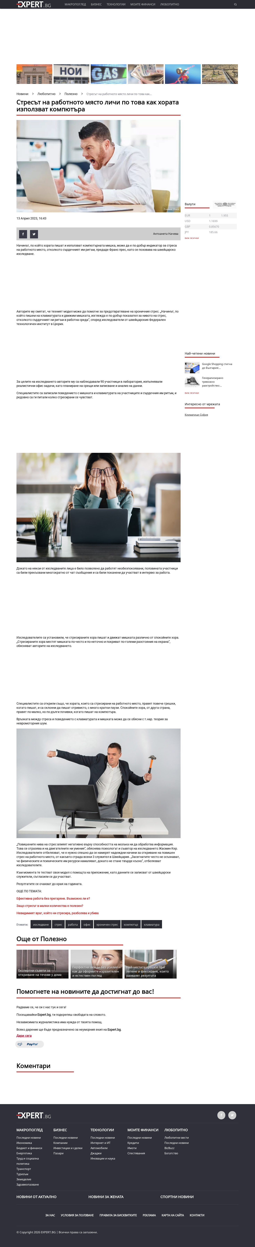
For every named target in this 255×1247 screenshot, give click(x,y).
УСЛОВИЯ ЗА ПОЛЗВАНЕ (77, 1215)
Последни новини (28, 1138)
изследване (41, 924)
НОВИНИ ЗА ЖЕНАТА (106, 1196)
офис (87, 924)
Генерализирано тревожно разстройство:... (212, 381)
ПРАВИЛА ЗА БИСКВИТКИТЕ (118, 1215)
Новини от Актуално (36, 1196)
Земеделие (23, 1179)
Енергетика (24, 1153)
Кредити (133, 1143)
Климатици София (196, 414)
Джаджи (96, 1153)
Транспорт (23, 1169)
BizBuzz (169, 1148)
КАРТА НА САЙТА (173, 1215)
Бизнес (96, 4)
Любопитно (169, 4)
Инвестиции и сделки (67, 1148)
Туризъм (22, 1174)
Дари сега (24, 1035)
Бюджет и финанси (29, 1148)
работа (73, 924)
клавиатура (151, 924)
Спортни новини (177, 1196)
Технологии (116, 4)
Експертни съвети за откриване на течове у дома (39, 972)
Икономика (24, 1143)
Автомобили (99, 1148)
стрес (58, 924)
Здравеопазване (27, 1184)
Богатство (171, 1153)
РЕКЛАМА (149, 1215)
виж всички (192, 392)
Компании (60, 1143)
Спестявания (136, 1153)
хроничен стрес (107, 924)
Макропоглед (75, 4)
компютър (131, 924)
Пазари (58, 1153)
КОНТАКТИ (197, 1215)
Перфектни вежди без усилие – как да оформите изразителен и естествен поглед (96, 971)
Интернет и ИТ (100, 1143)
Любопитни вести (176, 1138)
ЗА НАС (50, 1215)
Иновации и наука (103, 1158)
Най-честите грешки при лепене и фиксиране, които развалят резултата (147, 971)
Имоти (132, 1148)
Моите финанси (142, 4)
